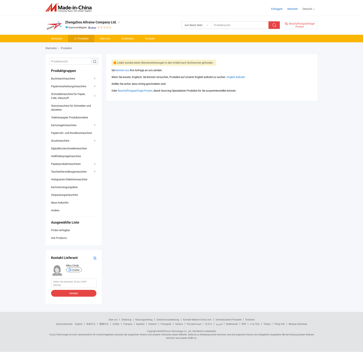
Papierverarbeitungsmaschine (68, 86)
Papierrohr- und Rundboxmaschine (71, 133)
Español (140, 323)
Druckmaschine (60, 140)
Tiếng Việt (279, 323)
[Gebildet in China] (69, 7)
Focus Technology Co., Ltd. (178, 331)
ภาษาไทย (255, 323)
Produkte (83, 38)
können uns (122, 70)
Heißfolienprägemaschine (66, 156)
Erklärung (126, 319)
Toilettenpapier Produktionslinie (69, 117)
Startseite (56, 38)
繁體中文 (104, 323)
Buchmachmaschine (63, 78)
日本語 (115, 323)
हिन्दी (244, 323)
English (78, 323)
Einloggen (277, 9)
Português (166, 323)
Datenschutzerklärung (168, 319)
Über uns (105, 38)
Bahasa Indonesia (298, 323)
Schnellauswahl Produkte (228, 319)
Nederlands (232, 323)
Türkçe (267, 323)
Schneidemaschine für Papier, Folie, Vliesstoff (68, 96)
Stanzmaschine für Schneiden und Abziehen (71, 107)
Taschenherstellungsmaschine (69, 171)
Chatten (75, 269)
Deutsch (152, 323)
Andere (55, 210)
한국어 (208, 323)
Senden (73, 293)
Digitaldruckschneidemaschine (69, 148)
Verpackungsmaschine (64, 195)
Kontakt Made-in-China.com (197, 319)
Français (127, 323)
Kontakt (150, 38)
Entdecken (128, 38)
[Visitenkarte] (94, 257)
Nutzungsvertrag (144, 319)
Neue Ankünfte (59, 202)
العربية (219, 323)
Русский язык (194, 323)
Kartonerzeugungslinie (64, 187)
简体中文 (90, 323)
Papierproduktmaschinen (66, 164)
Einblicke (249, 319)
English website (236, 77)
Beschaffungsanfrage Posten (135, 90)
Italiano (179, 323)
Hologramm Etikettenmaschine (69, 179)
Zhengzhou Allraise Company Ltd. (91, 22)
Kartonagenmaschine (63, 125)
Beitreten (292, 9)
